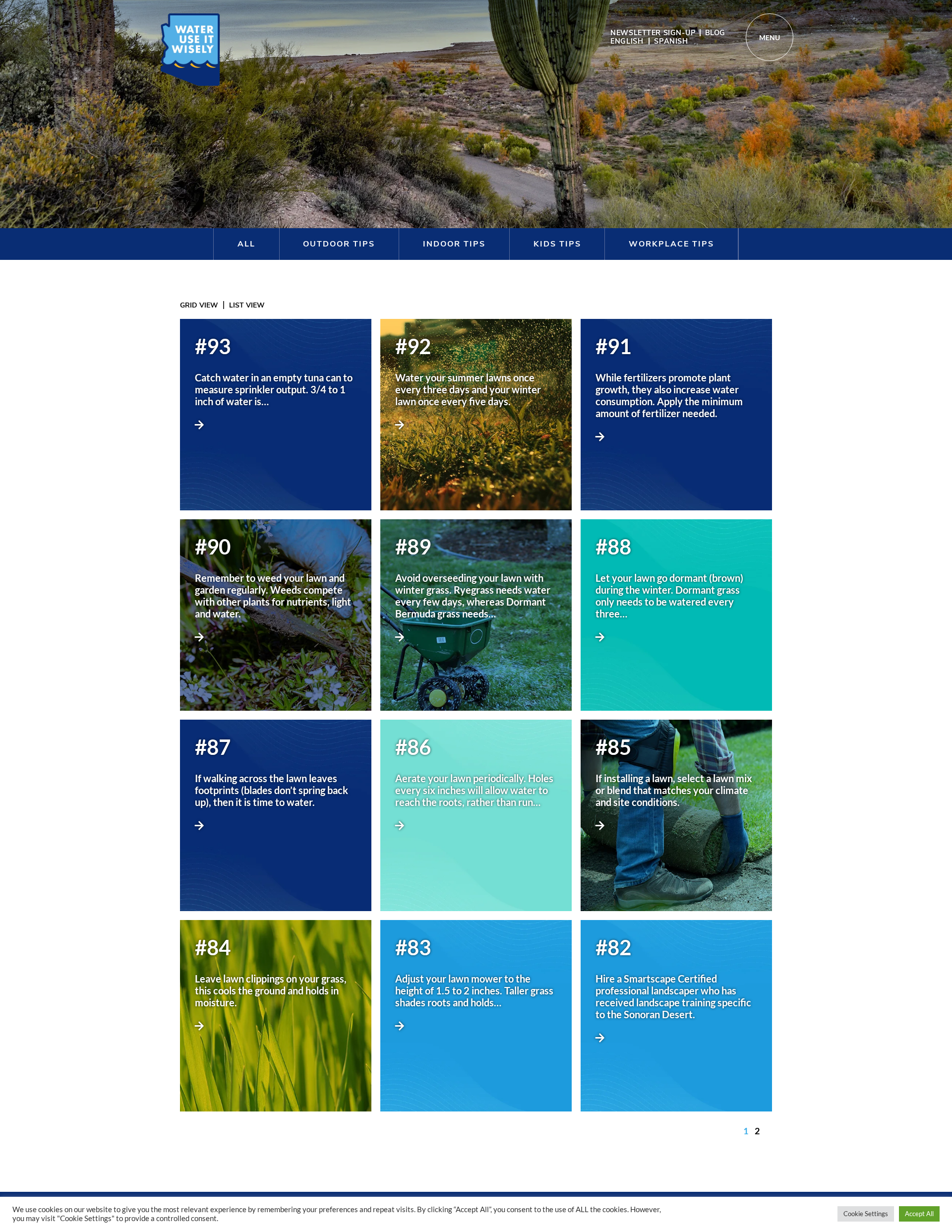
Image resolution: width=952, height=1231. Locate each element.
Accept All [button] (919, 1214)
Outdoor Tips (339, 244)
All (246, 244)
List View (247, 305)
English (626, 41)
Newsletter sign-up (653, 32)
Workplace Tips (671, 244)
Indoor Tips (454, 244)
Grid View (199, 305)
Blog (715, 32)
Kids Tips (557, 244)
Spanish (671, 41)
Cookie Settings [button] (865, 1214)
